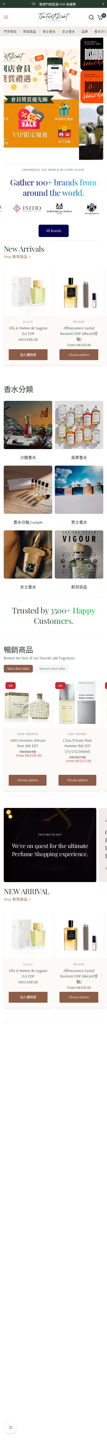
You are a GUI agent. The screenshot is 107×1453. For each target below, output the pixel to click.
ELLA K (28, 297)
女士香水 (68, 31)
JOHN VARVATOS (27, 709)
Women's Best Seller (52, 644)
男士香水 (49, 31)
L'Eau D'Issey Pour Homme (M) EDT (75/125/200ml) (77, 721)
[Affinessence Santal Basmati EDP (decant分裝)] (78, 266)
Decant (78, 297)
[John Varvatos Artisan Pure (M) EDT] (28, 679)
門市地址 (10, 31)
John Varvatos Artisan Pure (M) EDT (27, 718)
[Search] (91, 17)
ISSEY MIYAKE (77, 709)
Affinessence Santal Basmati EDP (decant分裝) (79, 309)
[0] (99, 17)
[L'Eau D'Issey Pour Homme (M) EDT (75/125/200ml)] (77, 679)
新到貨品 (29, 31)
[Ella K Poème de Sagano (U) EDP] (28, 266)
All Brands (53, 206)
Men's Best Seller (18, 644)
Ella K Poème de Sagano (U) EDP (28, 306)
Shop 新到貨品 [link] (15, 232)
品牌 (84, 31)
